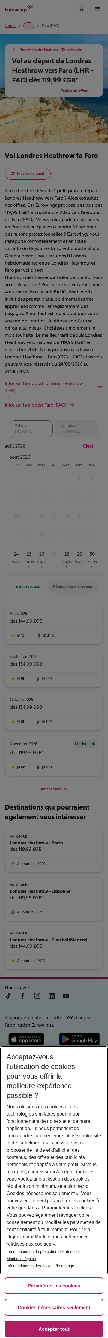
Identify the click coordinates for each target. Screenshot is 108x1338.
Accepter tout (53, 1329)
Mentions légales (21, 1258)
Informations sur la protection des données (44, 1251)
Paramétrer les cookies (54, 1286)
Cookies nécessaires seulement (54, 1307)
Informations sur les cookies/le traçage (40, 1266)
